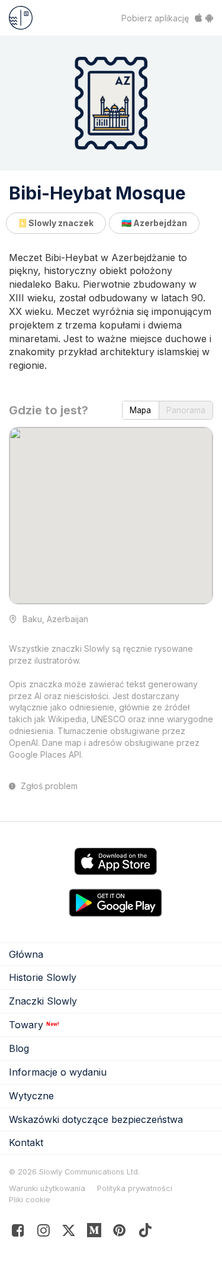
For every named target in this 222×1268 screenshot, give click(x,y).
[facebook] (18, 1232)
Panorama (185, 410)
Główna (26, 954)
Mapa (140, 410)
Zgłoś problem (48, 786)
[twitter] (69, 1232)
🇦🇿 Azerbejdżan (154, 223)
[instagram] (43, 1232)
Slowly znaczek (60, 223)
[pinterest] (94, 1232)
